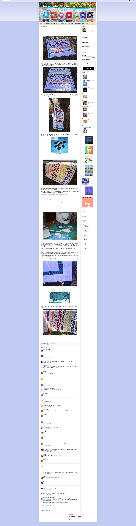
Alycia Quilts (85, 112)
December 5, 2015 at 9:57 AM (47, 411)
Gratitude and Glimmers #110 (91, 82)
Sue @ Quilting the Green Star (47, 360)
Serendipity (85, 230)
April (84, 244)
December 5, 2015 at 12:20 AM (47, 380)
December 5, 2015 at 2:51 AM (47, 390)
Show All (94, 134)
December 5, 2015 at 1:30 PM (47, 439)
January (85, 248)
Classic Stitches (45, 344)
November (85, 235)
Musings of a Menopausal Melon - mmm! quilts (88, 81)
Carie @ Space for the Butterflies (47, 388)
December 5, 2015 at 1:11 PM (47, 433)
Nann (44, 476)
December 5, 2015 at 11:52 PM (47, 451)
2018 (83, 220)
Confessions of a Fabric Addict (48, 337)
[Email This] (49, 343)
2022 (83, 215)
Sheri (43, 481)
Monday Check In (90, 129)
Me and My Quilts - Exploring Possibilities (87, 128)
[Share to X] (51, 343)
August (85, 239)
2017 (83, 221)
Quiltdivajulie (45, 459)
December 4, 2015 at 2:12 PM (47, 368)
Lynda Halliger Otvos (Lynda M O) (48, 497)
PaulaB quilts (45, 420)
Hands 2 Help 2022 (85, 23)
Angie (44, 454)
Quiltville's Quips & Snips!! (87, 106)
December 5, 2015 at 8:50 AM (47, 401)
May (84, 243)
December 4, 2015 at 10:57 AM (47, 357)
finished (48, 344)
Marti (44, 464)
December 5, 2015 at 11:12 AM (47, 423)
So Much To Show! (90, 107)
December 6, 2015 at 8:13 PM (47, 473)
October (85, 236)
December (85, 225)
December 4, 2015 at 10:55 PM (47, 374)
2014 (83, 250)
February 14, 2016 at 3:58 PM (47, 505)
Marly (44, 404)
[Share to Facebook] (52, 343)
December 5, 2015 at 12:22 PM (47, 428)
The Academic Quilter (58, 6)
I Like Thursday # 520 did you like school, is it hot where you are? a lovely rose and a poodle (91, 89)
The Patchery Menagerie (86, 93)
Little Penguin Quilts (86, 118)
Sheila (44, 486)
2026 (83, 211)
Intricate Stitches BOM (54, 23)
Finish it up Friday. (56, 337)
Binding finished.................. (90, 75)
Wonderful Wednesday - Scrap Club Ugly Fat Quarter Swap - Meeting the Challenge (91, 102)
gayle (43, 414)
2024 (83, 212)
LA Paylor (44, 365)
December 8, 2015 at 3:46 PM (47, 489)
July (84, 240)
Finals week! (85, 231)
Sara (43, 371)
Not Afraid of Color (86, 87)
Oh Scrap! (75, 337)
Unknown (44, 377)
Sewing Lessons (86, 232)
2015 (83, 224)
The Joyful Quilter (45, 398)
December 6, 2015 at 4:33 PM (47, 468)
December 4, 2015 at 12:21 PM (47, 362)
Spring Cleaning (70, 23)
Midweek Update (90, 119)
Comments (84, 52)
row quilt (50, 344)
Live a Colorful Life (45, 349)
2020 (83, 217)
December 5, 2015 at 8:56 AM (47, 406)
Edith (44, 448)
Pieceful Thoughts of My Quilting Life (88, 125)
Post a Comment (44, 507)
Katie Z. (44, 431)
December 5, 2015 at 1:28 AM (47, 385)
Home (41, 23)
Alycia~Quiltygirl (45, 354)
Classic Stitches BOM (46, 23)
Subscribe (88, 68)
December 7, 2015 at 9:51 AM (47, 478)
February (85, 247)
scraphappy (44, 393)
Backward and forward (86, 226)
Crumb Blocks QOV (90, 113)
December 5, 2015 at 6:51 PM (47, 445)
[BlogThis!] (50, 343)
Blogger (69, 519)
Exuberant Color (85, 74)
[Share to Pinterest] (54, 343)
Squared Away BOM (78, 23)
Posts (84, 50)
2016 (83, 222)
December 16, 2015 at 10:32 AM (47, 494)
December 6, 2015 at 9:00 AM (47, 456)
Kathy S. (44, 426)
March (85, 245)
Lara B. (44, 492)
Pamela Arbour (45, 436)
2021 (83, 216)
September (85, 238)
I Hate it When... (90, 94)
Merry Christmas (86, 227)
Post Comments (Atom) (47, 510)
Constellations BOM (63, 23)
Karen (44, 441)
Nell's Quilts (44, 409)
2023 (83, 213)
